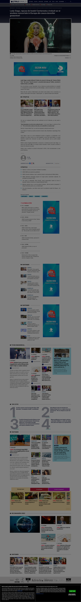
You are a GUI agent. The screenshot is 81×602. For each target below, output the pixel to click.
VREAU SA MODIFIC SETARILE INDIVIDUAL (72, 594)
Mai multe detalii (20, 590)
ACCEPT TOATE (72, 591)
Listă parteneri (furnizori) (39, 593)
